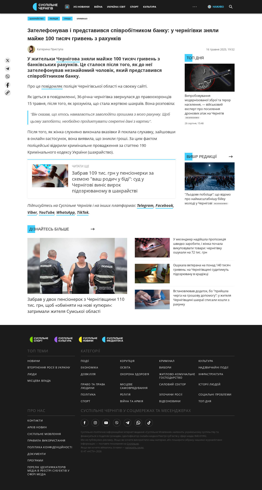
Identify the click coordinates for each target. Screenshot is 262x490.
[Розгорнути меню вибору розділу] (67, 6)
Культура (149, 6)
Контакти (35, 420)
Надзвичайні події (213, 367)
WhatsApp (65, 212)
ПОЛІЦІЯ (54, 18)
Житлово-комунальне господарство (177, 376)
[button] (7, 60)
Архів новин (37, 427)
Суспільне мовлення (44, 434)
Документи (36, 454)
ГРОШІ (67, 18)
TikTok (82, 212)
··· (194, 6)
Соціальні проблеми (215, 394)
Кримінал (82, 18)
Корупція (127, 361)
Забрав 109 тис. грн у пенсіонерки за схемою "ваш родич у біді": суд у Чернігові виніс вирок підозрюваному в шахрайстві (113, 182)
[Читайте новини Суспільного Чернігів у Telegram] (127, 423)
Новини (33, 361)
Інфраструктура (211, 374)
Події (85, 361)
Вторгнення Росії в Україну (48, 367)
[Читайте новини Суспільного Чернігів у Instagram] (95, 423)
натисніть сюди (134, 447)
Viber (32, 212)
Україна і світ (116, 6)
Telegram (145, 205)
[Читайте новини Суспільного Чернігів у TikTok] (149, 423)
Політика (88, 394)
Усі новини (81, 6)
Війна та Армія (131, 401)
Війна (98, 6)
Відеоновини (170, 401)
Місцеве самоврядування (134, 386)
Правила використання (46, 440)
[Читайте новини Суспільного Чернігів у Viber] (117, 423)
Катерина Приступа (50, 49)
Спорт (134, 6)
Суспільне (133, 443)
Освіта (125, 367)
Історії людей (210, 384)
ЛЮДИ (32, 374)
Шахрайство (37, 18)
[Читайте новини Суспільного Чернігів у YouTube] (106, 423)
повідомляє (52, 86)
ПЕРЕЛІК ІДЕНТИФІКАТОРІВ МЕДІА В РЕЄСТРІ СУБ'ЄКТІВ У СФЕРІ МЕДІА (48, 470)
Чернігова (68, 59)
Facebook (164, 205)
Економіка (89, 367)
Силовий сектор (172, 384)
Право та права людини (93, 386)
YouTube (46, 212)
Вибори (165, 367)
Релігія (125, 394)
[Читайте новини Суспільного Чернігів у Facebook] (84, 423)
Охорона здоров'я (134, 374)
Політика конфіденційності (49, 447)
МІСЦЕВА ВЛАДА (39, 380)
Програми (35, 460)
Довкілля (88, 374)
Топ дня (205, 401)
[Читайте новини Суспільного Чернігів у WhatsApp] (138, 423)
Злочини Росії (170, 394)
